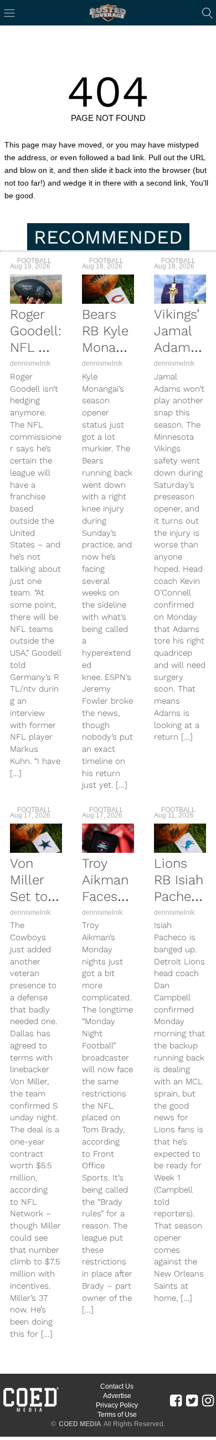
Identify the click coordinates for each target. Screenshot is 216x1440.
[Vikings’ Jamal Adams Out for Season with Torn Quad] (180, 289)
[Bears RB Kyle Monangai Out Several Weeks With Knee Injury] (108, 289)
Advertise (117, 1396)
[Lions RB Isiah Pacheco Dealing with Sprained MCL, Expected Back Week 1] (180, 838)
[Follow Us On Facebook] (176, 1400)
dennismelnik (30, 363)
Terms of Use (117, 1414)
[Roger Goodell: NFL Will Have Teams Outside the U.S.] (36, 289)
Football (34, 261)
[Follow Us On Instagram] (208, 1400)
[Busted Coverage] (108, 13)
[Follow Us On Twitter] (192, 1400)
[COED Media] (30, 1411)
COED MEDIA (80, 1424)
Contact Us (116, 1386)
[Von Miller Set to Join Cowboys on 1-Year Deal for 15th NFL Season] (36, 838)
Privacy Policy (117, 1405)
